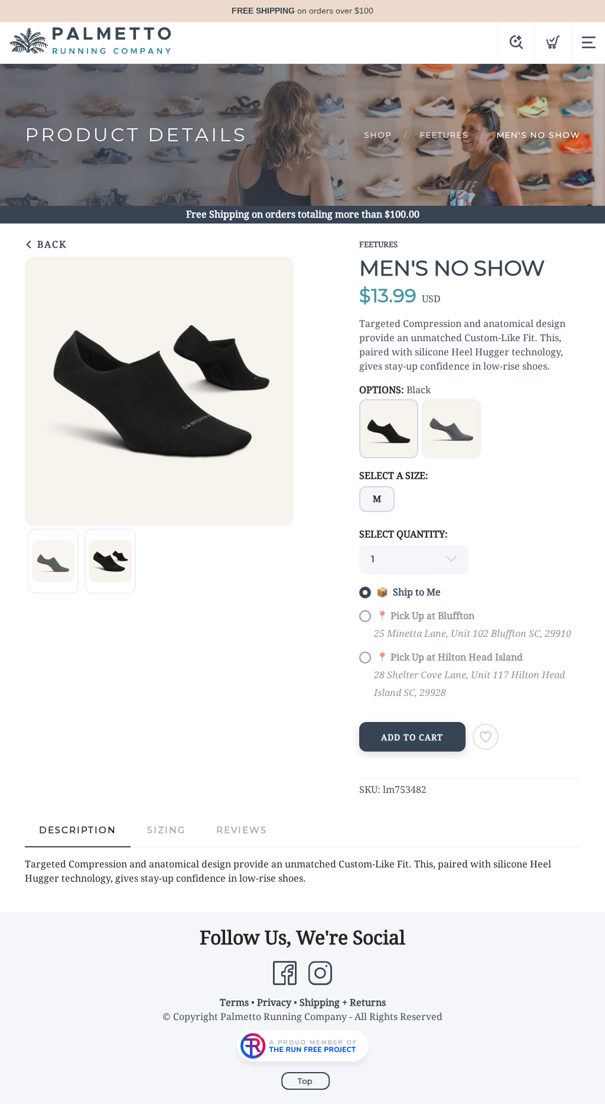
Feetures (444, 135)
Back (50, 244)
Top (305, 1081)
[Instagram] (320, 973)
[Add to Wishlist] (486, 737)
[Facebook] (284, 973)
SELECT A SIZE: (393, 475)
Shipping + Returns (343, 1002)
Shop (378, 135)
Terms (234, 1002)
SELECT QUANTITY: (403, 534)
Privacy (274, 1002)
